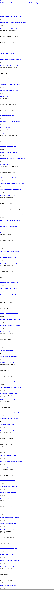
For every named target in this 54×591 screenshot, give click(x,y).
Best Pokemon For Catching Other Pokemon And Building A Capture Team (22, 3)
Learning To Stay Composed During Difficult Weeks (9, 282)
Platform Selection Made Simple (5, 572)
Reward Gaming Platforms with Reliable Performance (9, 579)
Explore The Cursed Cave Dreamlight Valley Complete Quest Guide (12, 177)
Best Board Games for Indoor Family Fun (7, 529)
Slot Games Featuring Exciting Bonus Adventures (9, 523)
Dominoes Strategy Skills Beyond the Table (7, 504)
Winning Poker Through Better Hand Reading (8, 288)
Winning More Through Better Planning (7, 498)
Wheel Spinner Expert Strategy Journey (7, 350)
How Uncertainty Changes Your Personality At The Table (10, 102)
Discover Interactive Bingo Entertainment (7, 337)
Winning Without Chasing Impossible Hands (8, 294)
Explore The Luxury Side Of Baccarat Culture (8, 331)
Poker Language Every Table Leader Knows (8, 300)
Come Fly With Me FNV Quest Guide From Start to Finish (10, 127)
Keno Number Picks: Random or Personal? (7, 449)
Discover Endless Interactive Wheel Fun (7, 511)
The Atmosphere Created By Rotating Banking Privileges (10, 84)
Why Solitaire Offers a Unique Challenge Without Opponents (11, 133)
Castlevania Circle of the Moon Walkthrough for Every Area (10, 59)
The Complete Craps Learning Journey (7, 424)
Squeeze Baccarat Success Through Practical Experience (10, 325)
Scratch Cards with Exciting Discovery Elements (8, 436)
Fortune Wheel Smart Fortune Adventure (7, 344)
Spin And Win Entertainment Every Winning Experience (10, 362)
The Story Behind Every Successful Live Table (8, 269)
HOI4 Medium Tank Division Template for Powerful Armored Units (12, 47)
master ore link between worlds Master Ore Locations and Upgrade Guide (13, 22)
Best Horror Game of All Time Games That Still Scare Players (11, 16)
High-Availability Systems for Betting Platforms (8, 566)
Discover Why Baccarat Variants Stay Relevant (8, 263)
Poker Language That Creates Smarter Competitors (9, 313)
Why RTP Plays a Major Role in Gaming (7, 381)
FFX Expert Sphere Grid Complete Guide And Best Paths (10, 170)
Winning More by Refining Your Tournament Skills (9, 455)
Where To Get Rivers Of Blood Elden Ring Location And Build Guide (12, 183)
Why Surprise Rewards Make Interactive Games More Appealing (11, 34)
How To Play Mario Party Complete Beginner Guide (9, 152)
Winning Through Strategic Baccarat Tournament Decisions (10, 387)
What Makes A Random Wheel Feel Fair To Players (9, 90)
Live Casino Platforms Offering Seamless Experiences (9, 517)
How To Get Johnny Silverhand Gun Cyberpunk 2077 (9, 201)
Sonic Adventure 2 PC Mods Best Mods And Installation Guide (11, 189)
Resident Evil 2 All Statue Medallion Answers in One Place (10, 220)
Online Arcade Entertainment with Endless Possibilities (9, 560)
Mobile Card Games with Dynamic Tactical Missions (9, 418)
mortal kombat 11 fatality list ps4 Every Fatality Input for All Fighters (12, 214)
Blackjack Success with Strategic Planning (7, 554)
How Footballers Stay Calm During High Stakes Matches (10, 121)
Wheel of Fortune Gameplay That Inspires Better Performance (11, 461)
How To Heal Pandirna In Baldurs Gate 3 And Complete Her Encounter (12, 158)
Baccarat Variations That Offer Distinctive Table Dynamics (10, 28)
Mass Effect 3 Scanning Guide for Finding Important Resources (11, 41)
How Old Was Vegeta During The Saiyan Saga (8, 146)
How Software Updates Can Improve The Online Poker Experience (12, 10)
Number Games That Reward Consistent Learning (9, 535)
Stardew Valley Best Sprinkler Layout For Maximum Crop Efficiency (12, 164)
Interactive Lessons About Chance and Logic (8, 430)
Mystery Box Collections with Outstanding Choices (9, 467)
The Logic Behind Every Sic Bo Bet (6, 405)
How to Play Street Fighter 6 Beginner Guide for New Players (11, 65)
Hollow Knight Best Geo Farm (5, 96)
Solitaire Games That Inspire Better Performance (8, 492)
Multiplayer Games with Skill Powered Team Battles (9, 356)
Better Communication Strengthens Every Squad (8, 232)
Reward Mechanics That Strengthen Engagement (8, 393)
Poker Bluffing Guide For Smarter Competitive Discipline (10, 319)
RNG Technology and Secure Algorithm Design (8, 399)
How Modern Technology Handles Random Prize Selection (10, 78)
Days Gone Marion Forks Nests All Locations (8, 195)
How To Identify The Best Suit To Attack (7, 115)
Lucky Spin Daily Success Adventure (6, 368)
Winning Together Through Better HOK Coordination (9, 251)
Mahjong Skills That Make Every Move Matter (8, 486)
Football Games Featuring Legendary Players (8, 585)
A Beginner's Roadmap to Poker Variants (7, 480)
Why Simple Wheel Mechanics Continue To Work (9, 53)
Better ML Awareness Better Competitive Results (8, 245)
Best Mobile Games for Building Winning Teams (8, 548)
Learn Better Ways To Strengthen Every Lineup (8, 226)
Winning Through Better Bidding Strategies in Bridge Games (11, 412)
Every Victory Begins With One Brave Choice (8, 257)
